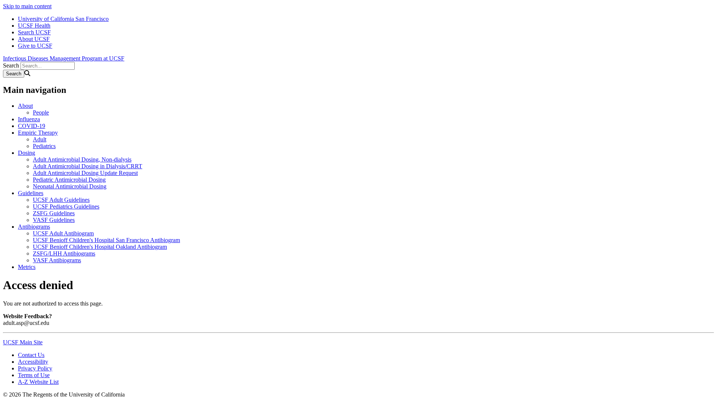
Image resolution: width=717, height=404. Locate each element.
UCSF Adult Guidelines (61, 200)
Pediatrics (44, 146)
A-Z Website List (38, 382)
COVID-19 (31, 126)
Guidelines (30, 193)
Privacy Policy (35, 368)
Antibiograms (34, 226)
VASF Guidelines (54, 220)
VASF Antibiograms (57, 260)
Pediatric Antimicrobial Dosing (69, 179)
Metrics (26, 267)
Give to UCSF (35, 46)
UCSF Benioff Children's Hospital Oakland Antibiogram (100, 247)
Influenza (29, 119)
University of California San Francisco (63, 19)
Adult (39, 139)
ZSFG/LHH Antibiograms (64, 253)
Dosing (26, 153)
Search (11, 65)
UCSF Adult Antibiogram (63, 233)
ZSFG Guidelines (54, 213)
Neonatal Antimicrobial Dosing (69, 186)
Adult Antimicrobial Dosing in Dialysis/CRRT (87, 166)
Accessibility (33, 361)
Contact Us (31, 355)
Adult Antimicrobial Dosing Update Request (85, 173)
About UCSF (34, 39)
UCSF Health (34, 25)
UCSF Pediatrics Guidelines (66, 206)
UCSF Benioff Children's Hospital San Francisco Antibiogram (106, 240)
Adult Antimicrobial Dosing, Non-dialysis (82, 159)
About (25, 106)
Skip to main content (27, 6)
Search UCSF (34, 32)
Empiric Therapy (38, 132)
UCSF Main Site (23, 342)
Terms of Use (34, 375)
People (41, 112)
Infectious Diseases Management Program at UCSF (63, 58)
